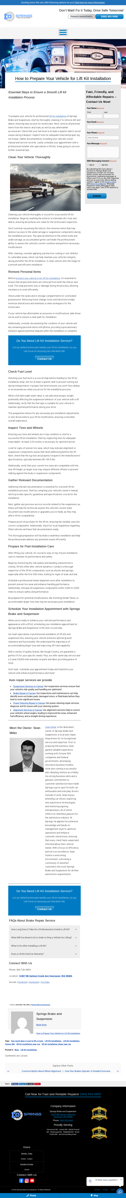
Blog (17, 1050)
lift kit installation (57, 116)
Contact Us (44, 358)
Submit (97, 195)
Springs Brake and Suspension (40, 1005)
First (89, 112)
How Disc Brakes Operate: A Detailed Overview (87, 1071)
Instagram (34, 982)
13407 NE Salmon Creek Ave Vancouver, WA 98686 (45, 976)
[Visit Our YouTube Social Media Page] (32, 1180)
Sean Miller (51, 727)
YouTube (45, 982)
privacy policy (110, 182)
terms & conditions (98, 184)
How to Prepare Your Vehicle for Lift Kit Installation (58, 1033)
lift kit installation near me (28, 1044)
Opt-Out (105, 165)
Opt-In (91, 165)
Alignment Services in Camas (27, 710)
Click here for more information (89, 2)
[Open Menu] (63, 32)
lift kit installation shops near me (56, 1044)
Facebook (22, 982)
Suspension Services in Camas (28, 686)
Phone (32, 1195)
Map (95, 1195)
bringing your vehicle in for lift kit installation (38, 278)
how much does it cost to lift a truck (27, 1041)
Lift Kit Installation (53, 1041)
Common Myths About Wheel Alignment (41, 1071)
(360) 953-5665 (109, 16)
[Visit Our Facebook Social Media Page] (21, 1180)
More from (41, 1024)
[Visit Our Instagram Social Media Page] (26, 1180)
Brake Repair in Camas (24, 693)
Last (105, 112)
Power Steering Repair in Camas (29, 703)
